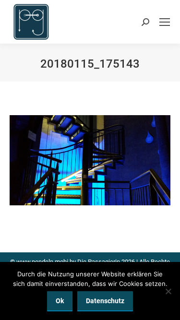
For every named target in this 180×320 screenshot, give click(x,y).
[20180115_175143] (90, 160)
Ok (60, 301)
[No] (168, 291)
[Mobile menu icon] (164, 22)
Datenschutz (105, 301)
